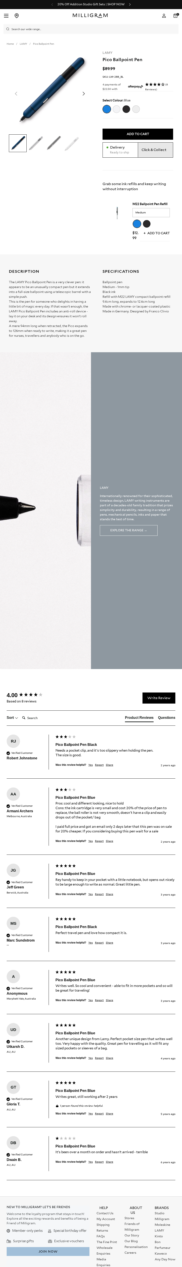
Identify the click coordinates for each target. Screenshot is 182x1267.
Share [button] (109, 764)
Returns (102, 1230)
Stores (129, 1218)
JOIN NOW (48, 1251)
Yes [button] (90, 764)
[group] (30, 695)
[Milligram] (91, 16)
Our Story (132, 1235)
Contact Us (105, 1213)
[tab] (139, 718)
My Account (106, 1219)
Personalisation (136, 1247)
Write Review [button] (158, 698)
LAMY (108, 52)
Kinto (159, 1236)
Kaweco (161, 1253)
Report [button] (99, 764)
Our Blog (131, 1241)
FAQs (101, 1236)
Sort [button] (11, 718)
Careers (130, 1252)
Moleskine (162, 1224)
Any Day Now (165, 1259)
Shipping (103, 1224)
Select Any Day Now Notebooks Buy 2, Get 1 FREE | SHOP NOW (91, 4)
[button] (176, 16)
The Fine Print (107, 1242)
